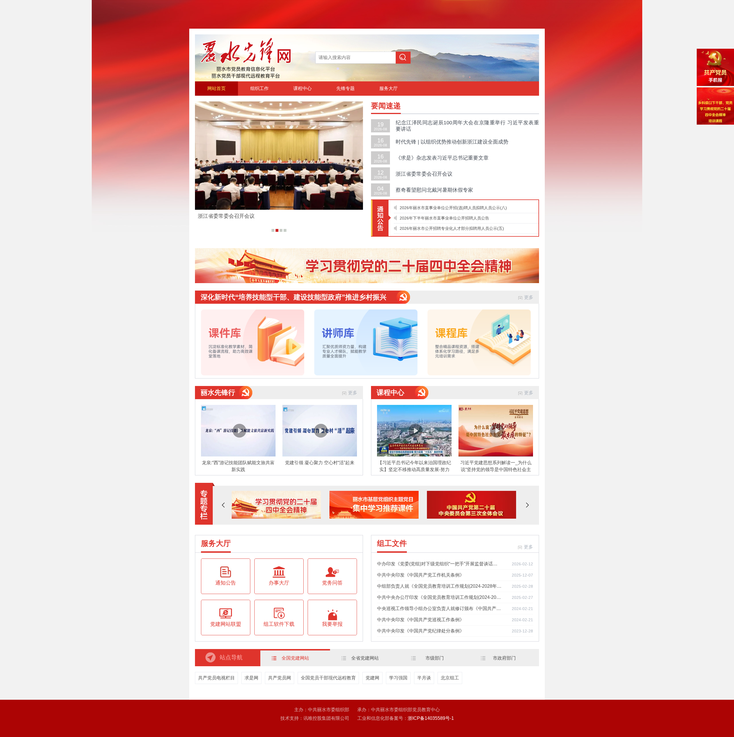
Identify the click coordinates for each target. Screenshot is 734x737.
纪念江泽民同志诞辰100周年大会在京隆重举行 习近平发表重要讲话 (467, 126)
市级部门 (434, 658)
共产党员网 (279, 677)
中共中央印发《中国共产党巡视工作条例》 (420, 619)
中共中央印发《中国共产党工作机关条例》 (420, 575)
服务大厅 (388, 88)
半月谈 (424, 677)
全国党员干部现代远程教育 (328, 677)
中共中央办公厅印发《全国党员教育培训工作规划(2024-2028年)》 (439, 597)
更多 (528, 297)
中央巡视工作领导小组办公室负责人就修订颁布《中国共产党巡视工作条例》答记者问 (439, 608)
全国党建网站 (295, 658)
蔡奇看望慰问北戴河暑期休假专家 (434, 190)
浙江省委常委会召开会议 (226, 216)
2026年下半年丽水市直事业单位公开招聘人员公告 (444, 218)
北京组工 (450, 677)
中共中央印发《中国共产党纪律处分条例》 (420, 630)
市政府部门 (504, 658)
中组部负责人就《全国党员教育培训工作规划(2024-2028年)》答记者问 (439, 586)
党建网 (372, 677)
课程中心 (302, 88)
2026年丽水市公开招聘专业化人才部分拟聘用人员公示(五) (452, 228)
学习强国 (398, 677)
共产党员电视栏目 (216, 677)
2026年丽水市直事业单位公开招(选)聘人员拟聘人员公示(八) (453, 207)
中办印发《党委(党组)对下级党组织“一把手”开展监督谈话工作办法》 (439, 563)
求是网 (251, 677)
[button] (223, 505)
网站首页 (216, 88)
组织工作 (259, 88)
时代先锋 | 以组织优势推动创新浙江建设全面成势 (452, 142)
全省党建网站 (365, 658)
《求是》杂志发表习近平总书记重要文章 (442, 158)
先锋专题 (345, 88)
